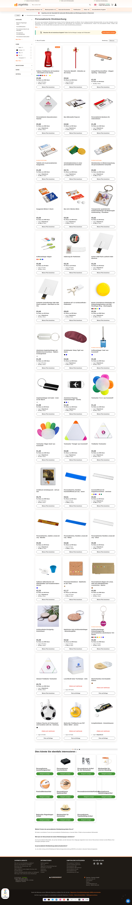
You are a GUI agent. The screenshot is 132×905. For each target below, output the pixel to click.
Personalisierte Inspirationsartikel (34, 15)
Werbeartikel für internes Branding (104, 769)
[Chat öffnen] (128, 901)
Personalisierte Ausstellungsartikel (20, 33)
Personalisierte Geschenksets (62, 769)
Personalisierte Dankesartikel (22, 36)
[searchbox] (60, 4)
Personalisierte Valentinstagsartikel (105, 792)
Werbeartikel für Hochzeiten (63, 815)
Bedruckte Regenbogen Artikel (21, 23)
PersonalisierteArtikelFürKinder (89, 791)
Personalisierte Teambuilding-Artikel (85, 815)
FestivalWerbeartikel (20, 26)
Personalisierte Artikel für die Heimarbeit (22, 29)
